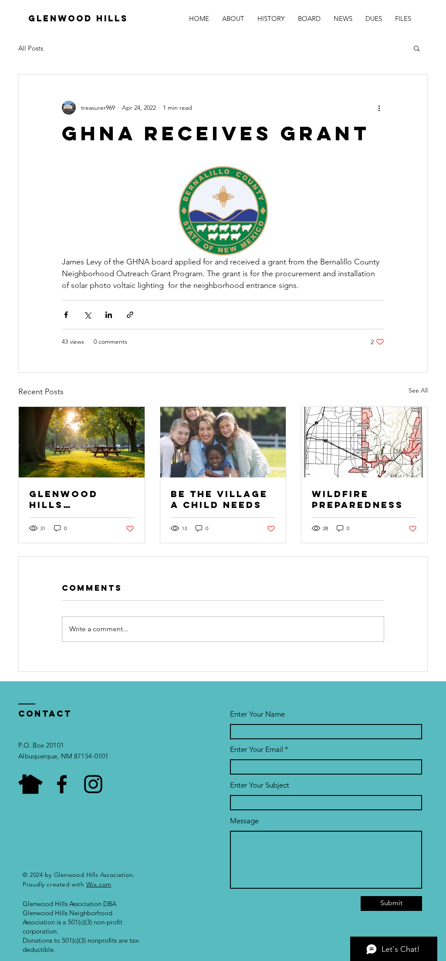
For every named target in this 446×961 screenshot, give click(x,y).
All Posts (30, 48)
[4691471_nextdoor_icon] (30, 784)
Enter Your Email (256, 749)
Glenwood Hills (78, 18)
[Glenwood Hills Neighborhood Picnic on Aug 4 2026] (82, 442)
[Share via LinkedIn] (109, 315)
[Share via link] (130, 315)
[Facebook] (62, 784)
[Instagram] (93, 784)
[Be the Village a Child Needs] (223, 442)
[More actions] (379, 107)
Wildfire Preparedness (357, 499)
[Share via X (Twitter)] (87, 315)
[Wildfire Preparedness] (364, 442)
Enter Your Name (257, 714)
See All (418, 390)
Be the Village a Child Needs (219, 499)
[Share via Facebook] (66, 315)
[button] (416, 47)
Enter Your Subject (259, 785)
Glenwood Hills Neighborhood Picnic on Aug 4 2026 (80, 499)
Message (244, 821)
